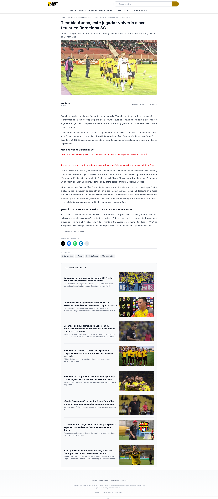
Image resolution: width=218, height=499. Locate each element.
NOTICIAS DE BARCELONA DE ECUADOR (95, 10)
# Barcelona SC (107, 256)
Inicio (63, 17)
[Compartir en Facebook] (69, 243)
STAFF (118, 10)
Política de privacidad (119, 481)
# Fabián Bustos (92, 256)
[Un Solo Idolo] (53, 4)
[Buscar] (175, 3)
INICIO (73, 10)
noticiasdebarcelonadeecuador (79, 17)
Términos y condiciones (100, 481)
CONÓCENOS (139, 10)
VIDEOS (127, 10)
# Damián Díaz (67, 256)
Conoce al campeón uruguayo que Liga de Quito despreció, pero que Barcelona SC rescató (104, 154)
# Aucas (80, 256)
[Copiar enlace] (86, 243)
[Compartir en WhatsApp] (75, 243)
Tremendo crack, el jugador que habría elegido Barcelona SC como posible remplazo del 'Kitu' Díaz (107, 165)
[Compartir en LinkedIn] (81, 243)
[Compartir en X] (63, 243)
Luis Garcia (65, 103)
